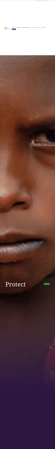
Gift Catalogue (18, 27)
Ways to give (43, 27)
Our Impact (33, 27)
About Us (37, 27)
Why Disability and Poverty (26, 27)
